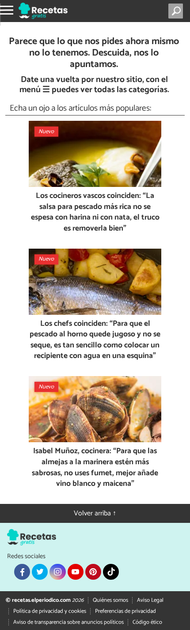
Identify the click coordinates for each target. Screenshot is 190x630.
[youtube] (76, 572)
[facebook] (22, 572)
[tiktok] (111, 572)
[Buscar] (177, 11)
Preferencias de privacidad (125, 611)
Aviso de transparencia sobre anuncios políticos (68, 622)
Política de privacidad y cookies (49, 611)
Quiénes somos (110, 600)
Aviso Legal (150, 600)
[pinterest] (93, 572)
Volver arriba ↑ (95, 513)
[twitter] (40, 572)
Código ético (147, 622)
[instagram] (57, 572)
